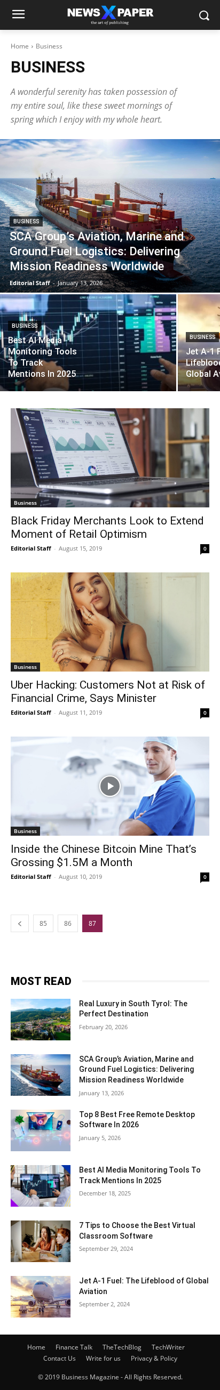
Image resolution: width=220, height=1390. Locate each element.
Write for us (103, 1358)
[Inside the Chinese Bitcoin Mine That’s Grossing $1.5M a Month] (110, 786)
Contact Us (59, 1358)
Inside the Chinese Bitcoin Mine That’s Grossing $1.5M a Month (104, 856)
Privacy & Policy (154, 1358)
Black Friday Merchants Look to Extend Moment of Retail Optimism (107, 527)
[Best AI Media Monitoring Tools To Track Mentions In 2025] (88, 342)
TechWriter (168, 1347)
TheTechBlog (122, 1347)
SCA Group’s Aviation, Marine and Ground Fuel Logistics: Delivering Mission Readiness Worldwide (136, 1069)
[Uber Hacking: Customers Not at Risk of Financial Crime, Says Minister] (110, 622)
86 (68, 923)
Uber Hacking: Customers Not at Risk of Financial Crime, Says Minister (108, 691)
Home (20, 46)
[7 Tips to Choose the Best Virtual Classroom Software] (40, 1241)
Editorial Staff (31, 548)
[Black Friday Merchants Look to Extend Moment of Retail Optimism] (110, 457)
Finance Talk (74, 1347)
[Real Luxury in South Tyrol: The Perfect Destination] (40, 1019)
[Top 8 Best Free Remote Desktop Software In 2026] (40, 1130)
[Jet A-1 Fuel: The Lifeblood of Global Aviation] (40, 1297)
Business (26, 221)
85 (43, 923)
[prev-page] (20, 923)
